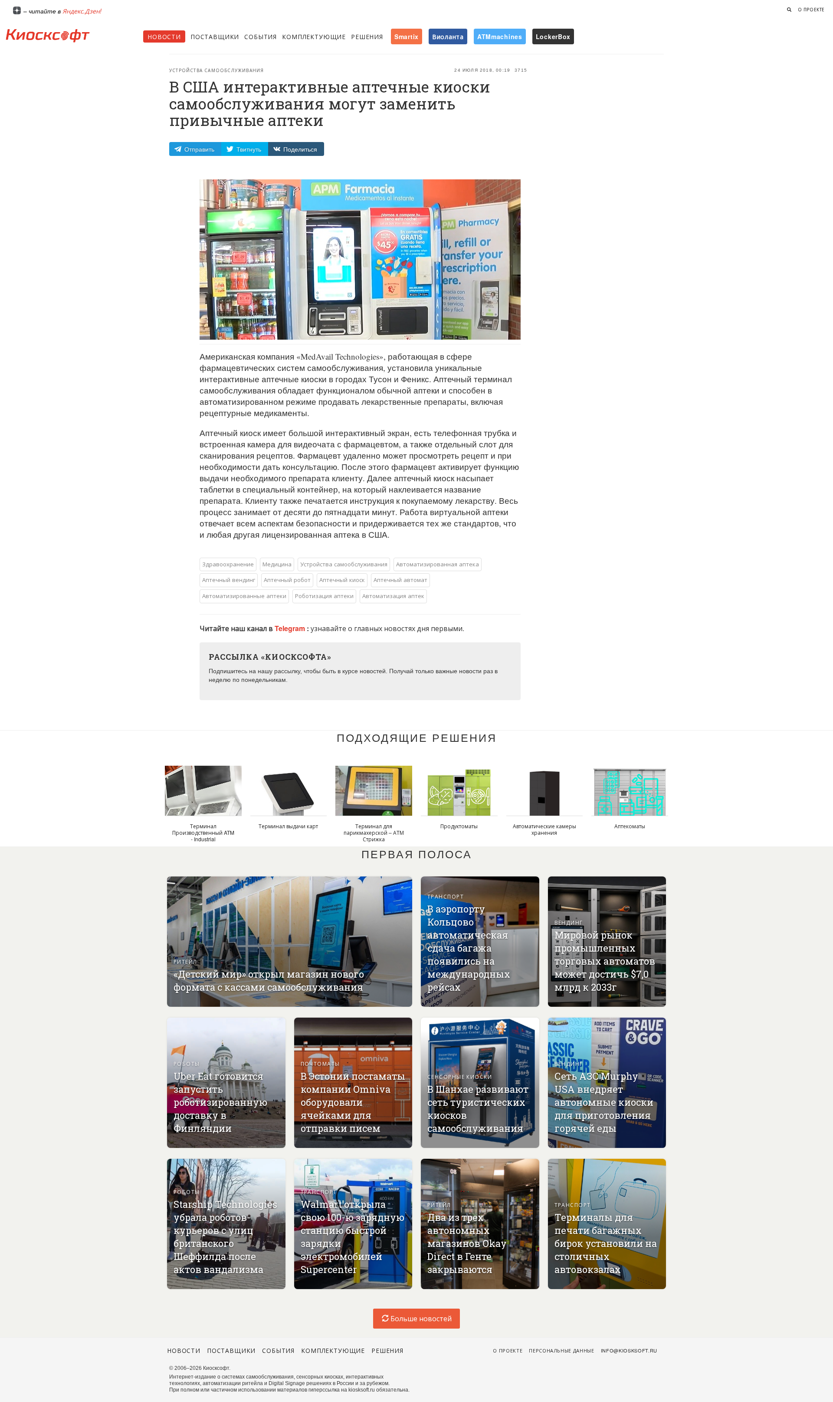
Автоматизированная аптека (437, 564)
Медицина (277, 564)
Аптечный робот (287, 579)
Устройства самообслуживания (216, 70)
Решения (367, 36)
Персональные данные (561, 1350)
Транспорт (445, 896)
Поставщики (214, 36)
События (260, 36)
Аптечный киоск (342, 579)
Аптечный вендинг (228, 579)
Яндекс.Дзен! (82, 11)
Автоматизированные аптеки (244, 596)
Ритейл (185, 961)
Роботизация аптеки (324, 596)
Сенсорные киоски (459, 1076)
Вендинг (568, 922)
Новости (164, 36)
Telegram (291, 628)
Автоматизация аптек (393, 596)
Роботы (187, 1063)
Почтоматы (320, 1063)
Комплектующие (314, 36)
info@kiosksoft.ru (629, 1350)
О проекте (811, 10)
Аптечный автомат (400, 579)
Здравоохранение (228, 564)
